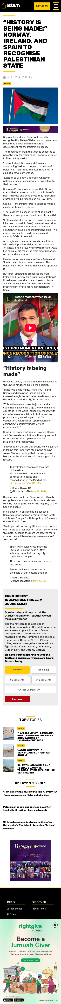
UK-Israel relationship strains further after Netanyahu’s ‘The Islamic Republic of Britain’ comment (28, 825)
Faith (21, 745)
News (7, 83)
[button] (55, 925)
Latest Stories (14, 908)
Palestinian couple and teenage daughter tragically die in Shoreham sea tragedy (36, 769)
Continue (17, 699)
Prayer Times (39, 908)
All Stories (12, 914)
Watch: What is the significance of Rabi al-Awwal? (33, 753)
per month (17, 679)
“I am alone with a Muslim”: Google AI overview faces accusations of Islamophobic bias (35, 737)
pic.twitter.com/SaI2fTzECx (25, 483)
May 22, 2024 (39, 491)
